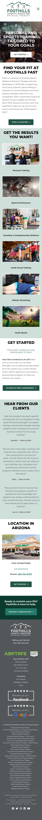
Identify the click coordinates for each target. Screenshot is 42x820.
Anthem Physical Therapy (11, 730)
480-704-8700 (25, 574)
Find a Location (21, 662)
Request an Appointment (20, 612)
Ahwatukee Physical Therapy (20, 727)
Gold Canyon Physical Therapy (20, 749)
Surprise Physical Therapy (20, 782)
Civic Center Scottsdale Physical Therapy (20, 740)
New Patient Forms (21, 665)
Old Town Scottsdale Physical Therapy (20, 762)
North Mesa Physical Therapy (20, 760)
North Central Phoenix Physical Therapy (20, 758)
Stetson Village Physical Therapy (20, 777)
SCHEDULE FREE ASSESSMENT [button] (20, 388)
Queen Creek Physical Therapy (20, 769)
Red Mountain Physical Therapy (20, 771)
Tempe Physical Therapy (20, 786)
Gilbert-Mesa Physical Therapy (20, 745)
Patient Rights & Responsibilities (21, 802)
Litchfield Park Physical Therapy (20, 754)
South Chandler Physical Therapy (20, 773)
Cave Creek (29, 736)
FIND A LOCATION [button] (20, 122)
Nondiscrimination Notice (13, 804)
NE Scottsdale (30, 756)
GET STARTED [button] (20, 54)
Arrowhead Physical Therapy (20, 732)
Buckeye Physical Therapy (15, 736)
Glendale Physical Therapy (20, 747)
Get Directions (21, 569)
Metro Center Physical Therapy (15, 756)
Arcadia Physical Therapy (29, 730)
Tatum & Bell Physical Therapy (20, 784)
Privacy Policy (11, 800)
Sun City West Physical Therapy (20, 780)
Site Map (34, 804)
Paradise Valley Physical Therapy (20, 764)
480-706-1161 (24, 640)
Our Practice (21, 679)
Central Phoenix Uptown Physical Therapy (20, 738)
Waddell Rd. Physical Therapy (20, 788)
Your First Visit (21, 668)
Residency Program (21, 682)
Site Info (26, 804)
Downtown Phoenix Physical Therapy (15, 743)
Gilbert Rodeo (33, 743)
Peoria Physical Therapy (20, 767)
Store (21, 685)
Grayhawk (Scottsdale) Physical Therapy (20, 751)
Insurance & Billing (21, 671)
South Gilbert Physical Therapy (20, 775)
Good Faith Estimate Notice (26, 800)
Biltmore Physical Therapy (20, 734)
